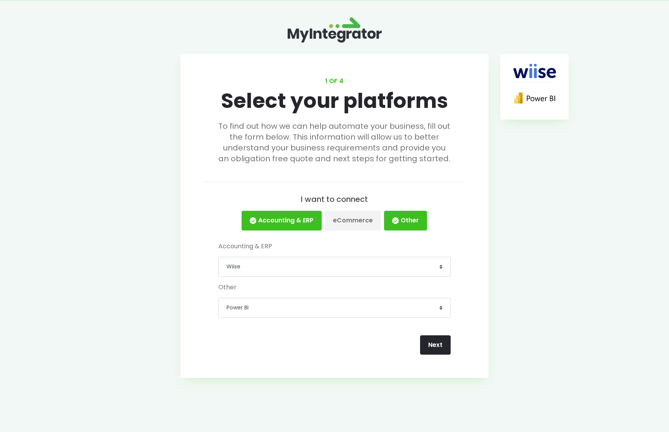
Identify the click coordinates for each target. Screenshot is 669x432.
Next (435, 344)
